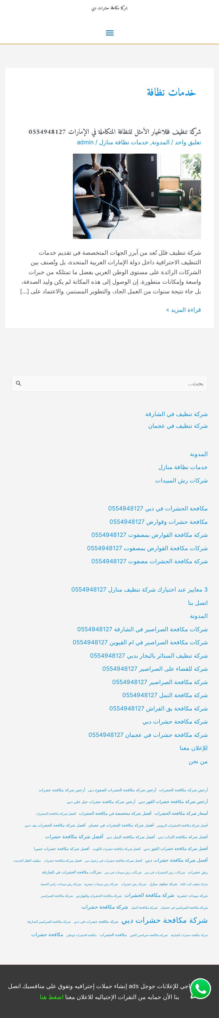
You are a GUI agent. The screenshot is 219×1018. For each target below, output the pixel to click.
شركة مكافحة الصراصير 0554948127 (160, 681)
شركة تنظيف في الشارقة (176, 413)
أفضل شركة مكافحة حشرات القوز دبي (175, 848)
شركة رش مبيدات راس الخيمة (61, 884)
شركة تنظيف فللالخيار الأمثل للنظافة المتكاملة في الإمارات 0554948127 (115, 132)
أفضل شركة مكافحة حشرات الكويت (116, 849)
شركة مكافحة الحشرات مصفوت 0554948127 (149, 561)
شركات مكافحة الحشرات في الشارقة (71, 872)
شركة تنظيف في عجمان (178, 425)
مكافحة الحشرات (113, 935)
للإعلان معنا (194, 747)
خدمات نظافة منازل (123, 142)
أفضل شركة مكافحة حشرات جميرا (61, 848)
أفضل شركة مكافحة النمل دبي (130, 837)
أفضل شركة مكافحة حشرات (74, 836)
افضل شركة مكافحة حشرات (63, 861)
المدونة (161, 142)
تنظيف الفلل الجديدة (27, 861)
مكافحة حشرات (47, 934)
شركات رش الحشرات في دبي (164, 872)
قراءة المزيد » (183, 310)
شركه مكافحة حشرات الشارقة (189, 935)
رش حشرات (198, 872)
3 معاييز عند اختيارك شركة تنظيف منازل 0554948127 (139, 589)
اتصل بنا (198, 602)
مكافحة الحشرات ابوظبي (81, 935)
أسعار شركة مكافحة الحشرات (181, 813)
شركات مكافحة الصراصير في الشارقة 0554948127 (142, 629)
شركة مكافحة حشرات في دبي (96, 922)
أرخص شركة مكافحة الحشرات (183, 790)
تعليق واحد (188, 142)
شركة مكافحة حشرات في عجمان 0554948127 (148, 734)
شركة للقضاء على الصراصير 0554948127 (155, 668)
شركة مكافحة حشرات (104, 907)
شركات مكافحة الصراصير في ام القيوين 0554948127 (140, 642)
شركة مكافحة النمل (144, 907)
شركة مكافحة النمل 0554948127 (165, 695)
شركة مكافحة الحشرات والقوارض (99, 896)
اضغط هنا (52, 996)
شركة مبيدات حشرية (192, 896)
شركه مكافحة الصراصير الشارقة (49, 922)
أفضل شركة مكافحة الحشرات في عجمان (121, 825)
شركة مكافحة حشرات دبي (109, 8)
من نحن (198, 761)
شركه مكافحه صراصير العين (149, 935)
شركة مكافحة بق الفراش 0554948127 (158, 708)
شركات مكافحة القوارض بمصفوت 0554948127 (147, 548)
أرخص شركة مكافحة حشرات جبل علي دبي (101, 801)
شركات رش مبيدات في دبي (123, 872)
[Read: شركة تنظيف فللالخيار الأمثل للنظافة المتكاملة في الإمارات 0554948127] (137, 195)
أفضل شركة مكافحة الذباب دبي (183, 837)
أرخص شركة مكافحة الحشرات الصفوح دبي (122, 790)
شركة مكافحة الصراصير (57, 896)
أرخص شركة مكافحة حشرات (62, 790)
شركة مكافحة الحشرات (149, 895)
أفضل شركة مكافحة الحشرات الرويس (182, 825)
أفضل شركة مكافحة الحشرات (56, 814)
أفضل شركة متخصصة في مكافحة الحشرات (115, 813)
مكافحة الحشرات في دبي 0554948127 (158, 508)
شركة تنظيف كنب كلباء (194, 884)
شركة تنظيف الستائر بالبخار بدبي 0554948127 (149, 655)
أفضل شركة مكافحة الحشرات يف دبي (55, 825)
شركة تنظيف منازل (163, 884)
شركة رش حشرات (133, 884)
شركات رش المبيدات (181, 480)
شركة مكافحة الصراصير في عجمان (184, 907)
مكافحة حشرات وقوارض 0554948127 (159, 521)
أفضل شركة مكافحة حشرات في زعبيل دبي (113, 861)
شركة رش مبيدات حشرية (101, 884)
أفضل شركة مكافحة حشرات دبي (176, 860)
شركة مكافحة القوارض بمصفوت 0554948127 (149, 534)
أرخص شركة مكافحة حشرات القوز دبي (173, 801)
